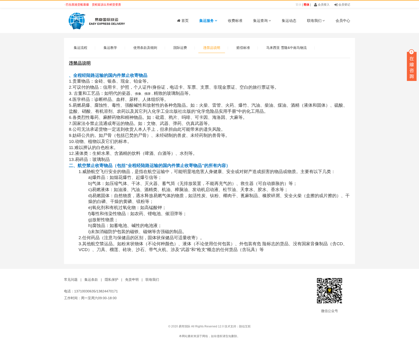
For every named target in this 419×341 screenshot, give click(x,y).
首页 (184, 20)
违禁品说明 (211, 48)
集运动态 (289, 20)
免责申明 (132, 279)
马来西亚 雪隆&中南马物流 (286, 48)
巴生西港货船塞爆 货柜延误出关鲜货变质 (93, 4)
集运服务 (207, 20)
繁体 (298, 4)
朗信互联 (245, 326)
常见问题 (71, 279)
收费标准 (235, 20)
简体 (306, 4)
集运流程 (80, 48)
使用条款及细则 (145, 48)
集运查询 (261, 20)
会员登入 (323, 4)
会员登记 (344, 4)
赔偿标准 (243, 48)
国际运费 (180, 48)
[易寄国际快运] (95, 21)
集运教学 (110, 48)
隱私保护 (111, 279)
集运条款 (91, 279)
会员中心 (343, 20)
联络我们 (314, 20)
